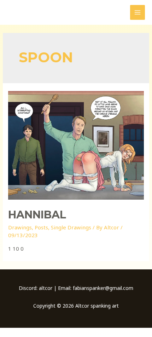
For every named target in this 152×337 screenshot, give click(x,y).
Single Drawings (71, 227)
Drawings (20, 227)
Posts (41, 227)
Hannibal (37, 214)
